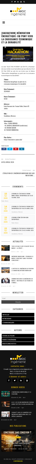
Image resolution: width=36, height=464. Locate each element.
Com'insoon (18, 461)
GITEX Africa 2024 (7, 162)
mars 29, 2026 (6, 264)
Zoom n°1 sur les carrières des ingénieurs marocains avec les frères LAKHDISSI (21, 414)
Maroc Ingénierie (9, 340)
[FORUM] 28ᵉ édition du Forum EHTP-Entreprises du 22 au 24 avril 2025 (23, 229)
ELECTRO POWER (13, 66)
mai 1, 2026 (16, 251)
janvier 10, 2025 (7, 286)
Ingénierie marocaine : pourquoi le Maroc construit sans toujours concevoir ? (22, 258)
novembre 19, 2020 (7, 420)
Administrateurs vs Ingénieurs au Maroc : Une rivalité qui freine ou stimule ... (22, 281)
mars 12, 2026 (16, 274)
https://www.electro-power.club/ (13, 140)
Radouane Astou (9, 343)
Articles (17, 437)
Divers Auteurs (8, 336)
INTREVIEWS (6, 318)
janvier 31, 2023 (17, 397)
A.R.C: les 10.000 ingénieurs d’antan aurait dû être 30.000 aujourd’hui (23, 403)
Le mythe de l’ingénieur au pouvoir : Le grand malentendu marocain (23, 269)
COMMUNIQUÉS (8, 322)
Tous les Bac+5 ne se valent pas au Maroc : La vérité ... (23, 247)
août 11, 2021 (16, 407)
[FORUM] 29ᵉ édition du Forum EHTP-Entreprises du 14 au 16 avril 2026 (23, 207)
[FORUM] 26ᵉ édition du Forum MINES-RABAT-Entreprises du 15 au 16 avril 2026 (22, 195)
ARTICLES (5, 315)
